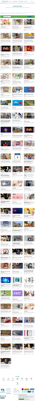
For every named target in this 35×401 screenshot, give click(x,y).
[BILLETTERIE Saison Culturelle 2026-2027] (3, 377)
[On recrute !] (31, 377)
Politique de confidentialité (9, 393)
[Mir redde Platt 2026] (22, 377)
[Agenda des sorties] (17, 377)
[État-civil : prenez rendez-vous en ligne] (26, 377)
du (11, 16)
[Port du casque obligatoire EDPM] (8, 377)
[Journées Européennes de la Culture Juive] (13, 377)
